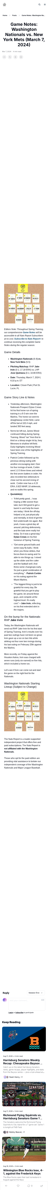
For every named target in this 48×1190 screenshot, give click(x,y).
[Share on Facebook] (4, 57)
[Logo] (4, 4)
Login (11, 1013)
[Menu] (45, 4)
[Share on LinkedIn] (21, 57)
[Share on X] (10, 57)
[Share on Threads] (15, 57)
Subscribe (19, 1013)
